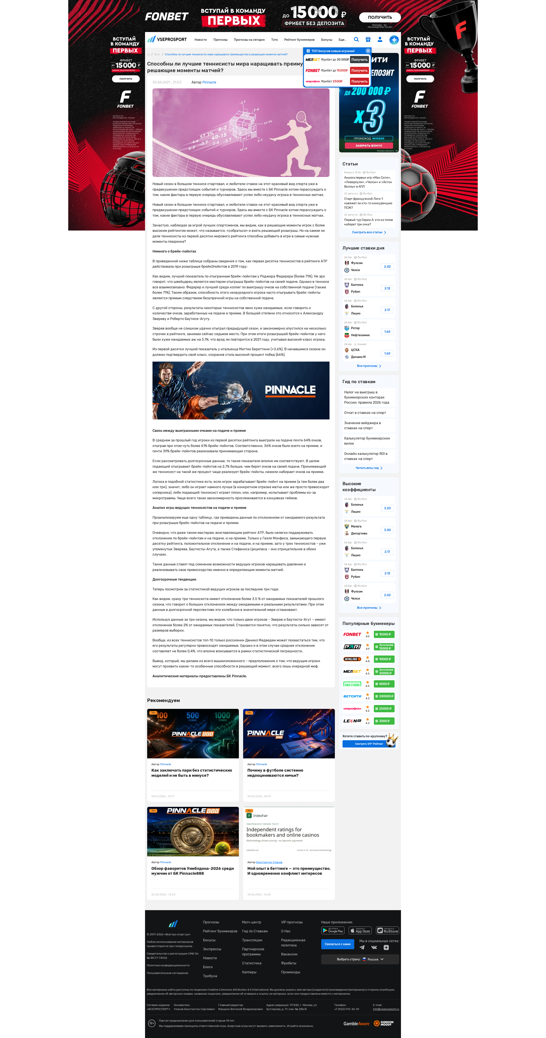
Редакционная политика (293, 942)
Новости (201, 40)
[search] (356, 40)
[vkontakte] (374, 947)
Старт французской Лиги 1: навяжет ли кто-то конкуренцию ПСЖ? (369, 201)
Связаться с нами (338, 944)
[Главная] (148, 54)
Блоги (208, 967)
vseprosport (167, 40)
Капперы (249, 972)
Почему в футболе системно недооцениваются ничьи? (275, 773)
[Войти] (380, 39)
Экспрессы (212, 949)
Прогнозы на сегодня (249, 40)
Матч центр (251, 922)
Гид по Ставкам (255, 931)
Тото (274, 40)
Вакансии (289, 954)
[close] (368, 50)
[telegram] (361, 947)
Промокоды (290, 972)
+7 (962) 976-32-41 (346, 1009)
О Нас (285, 931)
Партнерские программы (253, 951)
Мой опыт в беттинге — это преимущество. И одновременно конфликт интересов (289, 871)
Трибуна (210, 976)
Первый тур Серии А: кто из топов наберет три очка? (369, 220)
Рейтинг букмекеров (299, 40)
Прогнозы (220, 40)
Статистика (251, 963)
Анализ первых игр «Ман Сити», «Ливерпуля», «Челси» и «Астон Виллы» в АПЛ (369, 180)
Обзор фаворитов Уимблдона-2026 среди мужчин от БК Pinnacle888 (192, 871)
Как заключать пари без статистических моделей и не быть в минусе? (191, 773)
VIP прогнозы (292, 922)
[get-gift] (368, 40)
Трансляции (252, 940)
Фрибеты (288, 963)
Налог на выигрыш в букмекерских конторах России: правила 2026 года (366, 397)
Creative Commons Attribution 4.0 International (238, 989)
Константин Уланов (269, 862)
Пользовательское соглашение (167, 973)
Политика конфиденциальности (168, 965)
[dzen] (386, 947)
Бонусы (326, 40)
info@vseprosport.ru (386, 1009)
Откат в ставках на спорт (365, 413)
